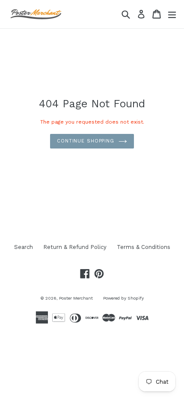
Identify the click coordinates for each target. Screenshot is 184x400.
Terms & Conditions (143, 247)
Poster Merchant (76, 298)
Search (23, 247)
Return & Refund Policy (75, 247)
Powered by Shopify (123, 298)
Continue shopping (85, 141)
